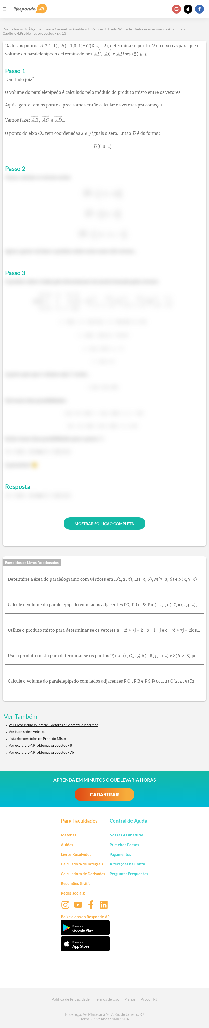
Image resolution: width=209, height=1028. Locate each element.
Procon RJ (149, 999)
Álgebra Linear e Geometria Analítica (57, 29)
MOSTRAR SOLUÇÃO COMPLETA (104, 523)
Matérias (68, 835)
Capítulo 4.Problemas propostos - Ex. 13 (34, 33)
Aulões (67, 844)
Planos (130, 999)
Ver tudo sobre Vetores (27, 731)
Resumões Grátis (75, 883)
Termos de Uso (107, 999)
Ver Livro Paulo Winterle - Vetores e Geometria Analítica (53, 725)
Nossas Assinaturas (127, 835)
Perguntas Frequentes (129, 873)
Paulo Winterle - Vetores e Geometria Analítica (145, 29)
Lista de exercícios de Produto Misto (37, 738)
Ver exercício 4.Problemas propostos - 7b (41, 752)
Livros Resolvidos (76, 854)
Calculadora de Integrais (82, 864)
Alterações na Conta (127, 864)
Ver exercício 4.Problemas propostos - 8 (40, 745)
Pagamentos (120, 854)
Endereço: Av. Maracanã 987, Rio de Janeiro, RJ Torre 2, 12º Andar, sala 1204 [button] (104, 1016)
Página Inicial (13, 29)
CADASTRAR (104, 794)
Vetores (97, 29)
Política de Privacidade (70, 999)
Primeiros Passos (124, 844)
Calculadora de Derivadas (83, 873)
